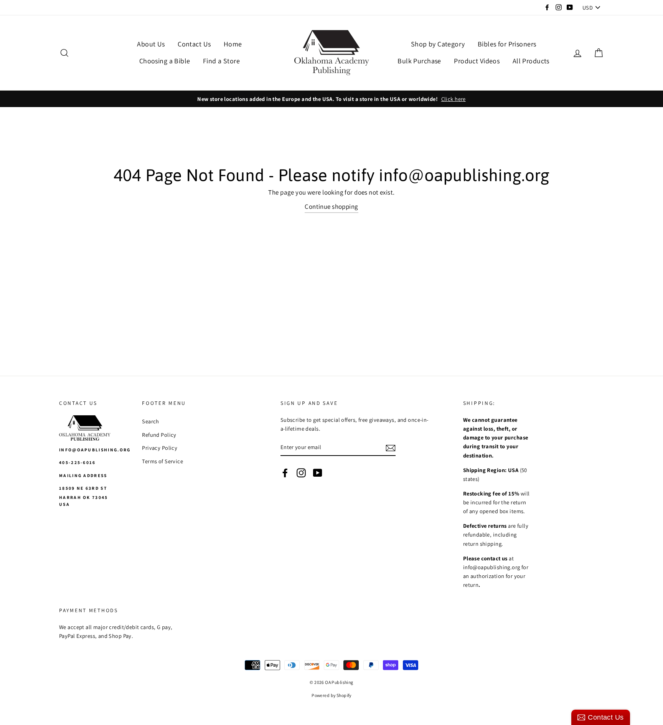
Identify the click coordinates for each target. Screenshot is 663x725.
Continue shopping (331, 206)
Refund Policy (159, 434)
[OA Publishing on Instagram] (301, 472)
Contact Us (194, 44)
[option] (331, 98)
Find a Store (221, 60)
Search (150, 421)
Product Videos (477, 60)
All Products (531, 60)
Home (233, 44)
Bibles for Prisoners (507, 44)
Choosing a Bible (164, 60)
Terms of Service (162, 461)
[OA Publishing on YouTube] (317, 472)
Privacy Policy (159, 447)
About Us (151, 44)
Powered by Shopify (331, 695)
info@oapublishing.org (95, 450)
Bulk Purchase (419, 60)
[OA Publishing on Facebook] (285, 472)
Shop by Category (438, 44)
